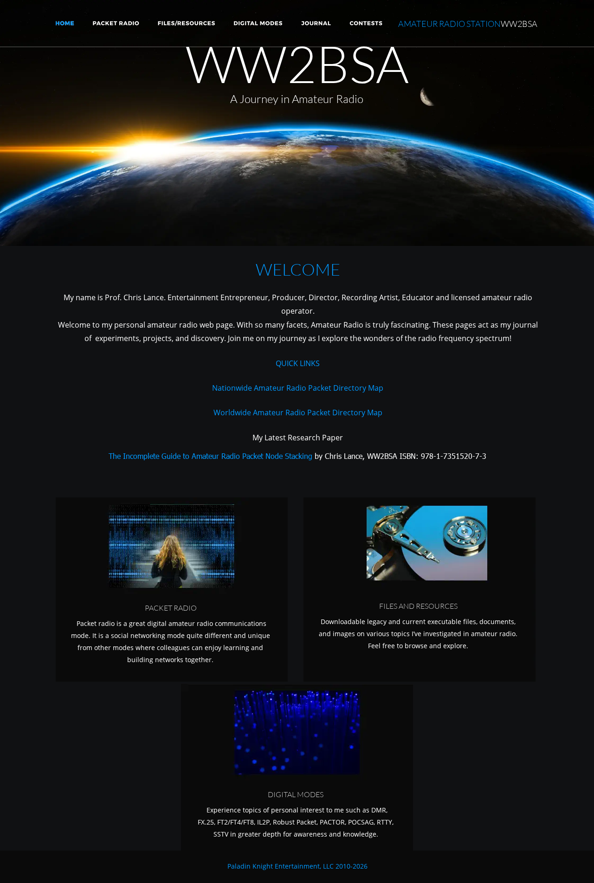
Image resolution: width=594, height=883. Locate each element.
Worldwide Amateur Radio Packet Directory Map (297, 412)
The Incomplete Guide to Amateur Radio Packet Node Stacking (210, 456)
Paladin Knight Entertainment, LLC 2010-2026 (297, 866)
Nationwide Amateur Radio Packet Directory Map (297, 388)
